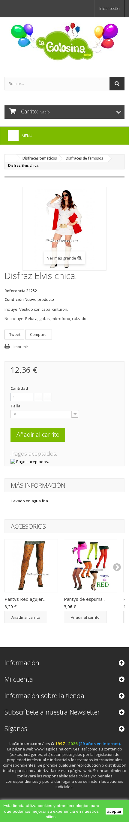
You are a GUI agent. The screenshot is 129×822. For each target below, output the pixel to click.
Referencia (15, 290)
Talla (15, 406)
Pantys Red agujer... (25, 599)
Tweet (14, 334)
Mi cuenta (18, 678)
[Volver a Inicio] (10, 158)
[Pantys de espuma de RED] (90, 565)
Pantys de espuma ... (85, 599)
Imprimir (21, 346)
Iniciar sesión (109, 8)
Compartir (38, 334)
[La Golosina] (64, 42)
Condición (14, 299)
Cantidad (19, 388)
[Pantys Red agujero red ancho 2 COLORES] (31, 565)
